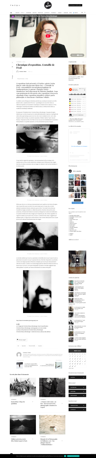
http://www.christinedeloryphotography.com (27, 320)
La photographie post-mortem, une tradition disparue (79, 288)
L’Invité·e (17, 12)
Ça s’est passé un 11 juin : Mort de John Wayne (79, 321)
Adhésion (66, 12)
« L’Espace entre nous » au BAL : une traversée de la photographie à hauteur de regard (48, 404)
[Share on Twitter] (12, 66)
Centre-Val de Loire (74, 219)
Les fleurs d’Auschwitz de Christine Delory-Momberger (29, 330)
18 (77, 361)
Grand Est (72, 222)
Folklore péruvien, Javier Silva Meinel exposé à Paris (19, 440)
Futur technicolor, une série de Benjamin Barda (80, 326)
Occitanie (72, 228)
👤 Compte (75, 12)
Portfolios (40, 12)
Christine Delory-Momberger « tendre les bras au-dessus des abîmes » (33, 331)
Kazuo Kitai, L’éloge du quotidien (18, 402)
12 (79, 359)
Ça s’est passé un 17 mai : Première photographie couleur (79, 333)
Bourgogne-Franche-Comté (75, 216)
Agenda (59, 12)
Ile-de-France (72, 224)
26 (79, 363)
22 (69, 363)
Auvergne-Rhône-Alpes (74, 215)
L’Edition (34, 12)
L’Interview (28, 12)
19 (79, 361)
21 (84, 361)
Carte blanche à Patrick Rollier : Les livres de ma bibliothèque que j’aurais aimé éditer (31, 365)
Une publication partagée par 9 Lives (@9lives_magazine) (82, 159)
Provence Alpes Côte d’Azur (75, 231)
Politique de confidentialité (73, 455)
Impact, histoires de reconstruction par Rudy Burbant (47, 365)
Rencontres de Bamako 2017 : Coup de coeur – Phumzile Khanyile (79, 282)
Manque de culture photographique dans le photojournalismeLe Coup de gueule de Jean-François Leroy (77, 301)
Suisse (71, 235)
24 (74, 363)
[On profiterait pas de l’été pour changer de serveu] (71, 177)
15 (69, 361)
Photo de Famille (32, 345)
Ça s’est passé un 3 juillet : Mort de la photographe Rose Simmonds (76, 78)
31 (74, 366)
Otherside (53, 12)
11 (77, 359)
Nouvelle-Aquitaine (74, 227)
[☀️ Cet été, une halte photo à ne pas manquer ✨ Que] (83, 177)
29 (69, 366)
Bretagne (72, 218)
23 (72, 363)
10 (74, 359)
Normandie (72, 226)
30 (72, 366)
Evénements (18, 61)
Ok (65, 455)
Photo (23, 61)
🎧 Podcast (47, 12)
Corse (71, 220)
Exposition (24, 345)
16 (72, 361)
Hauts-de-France (73, 223)
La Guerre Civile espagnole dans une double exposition (80, 338)
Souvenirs (40, 345)
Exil (18, 345)
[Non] (94, 456)
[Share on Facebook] (12, 62)
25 (77, 363)
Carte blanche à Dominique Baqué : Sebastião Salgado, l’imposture (80, 294)
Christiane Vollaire (23, 71)
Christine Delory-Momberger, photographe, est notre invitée (31, 328)
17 (74, 361)
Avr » (73, 368)
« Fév (70, 368)
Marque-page (22, 340)
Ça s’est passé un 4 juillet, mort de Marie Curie (79, 308)
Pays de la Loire (73, 230)
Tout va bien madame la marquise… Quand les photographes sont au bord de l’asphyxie (79, 315)
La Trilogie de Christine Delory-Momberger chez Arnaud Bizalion (32, 326)
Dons (70, 12)
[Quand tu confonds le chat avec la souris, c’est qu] (77, 177)
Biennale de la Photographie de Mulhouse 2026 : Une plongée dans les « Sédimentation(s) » (48, 441)
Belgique (71, 233)
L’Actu (22, 12)
